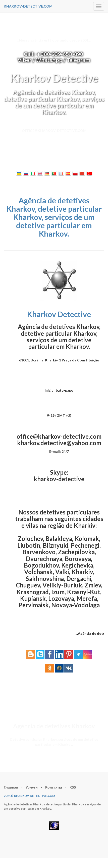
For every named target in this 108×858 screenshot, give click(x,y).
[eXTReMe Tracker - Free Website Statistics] (54, 825)
